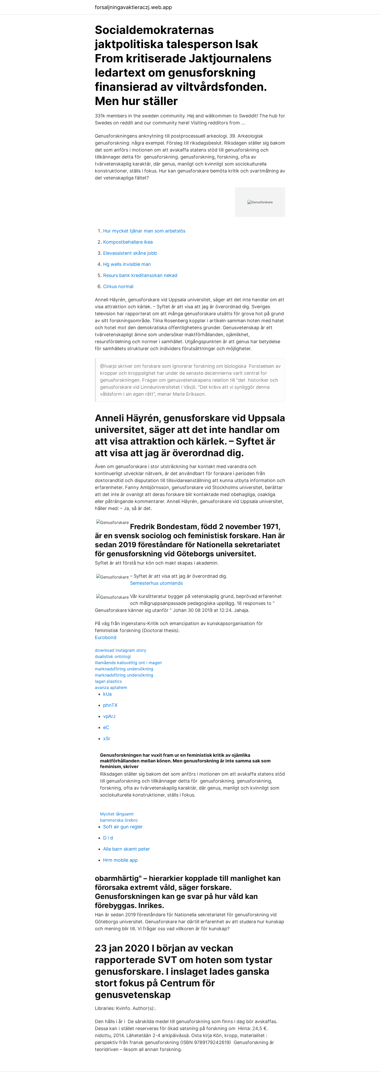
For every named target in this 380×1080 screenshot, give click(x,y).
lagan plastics (108, 681)
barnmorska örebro (119, 820)
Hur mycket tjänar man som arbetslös (144, 231)
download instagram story (120, 650)
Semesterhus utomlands (156, 583)
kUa (107, 694)
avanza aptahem (111, 687)
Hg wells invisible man (127, 264)
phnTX (110, 705)
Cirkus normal (118, 286)
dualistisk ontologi (113, 656)
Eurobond (105, 637)
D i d (108, 838)
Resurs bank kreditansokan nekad (140, 275)
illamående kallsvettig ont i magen (128, 662)
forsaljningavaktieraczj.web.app (133, 7)
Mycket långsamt (117, 813)
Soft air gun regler (123, 826)
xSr (106, 738)
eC (106, 727)
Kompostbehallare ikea (128, 242)
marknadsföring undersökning (124, 668)
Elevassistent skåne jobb (130, 253)
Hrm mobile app (120, 860)
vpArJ (109, 716)
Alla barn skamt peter (126, 849)
